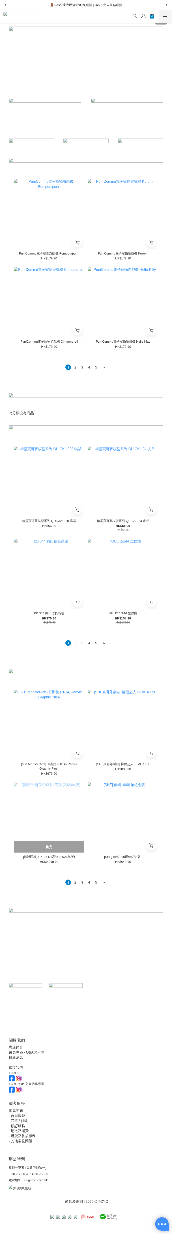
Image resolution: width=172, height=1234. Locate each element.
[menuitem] (68, 367)
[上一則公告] (6, 5)
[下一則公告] (166, 5)
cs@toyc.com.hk (36, 1180)
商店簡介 (16, 1047)
